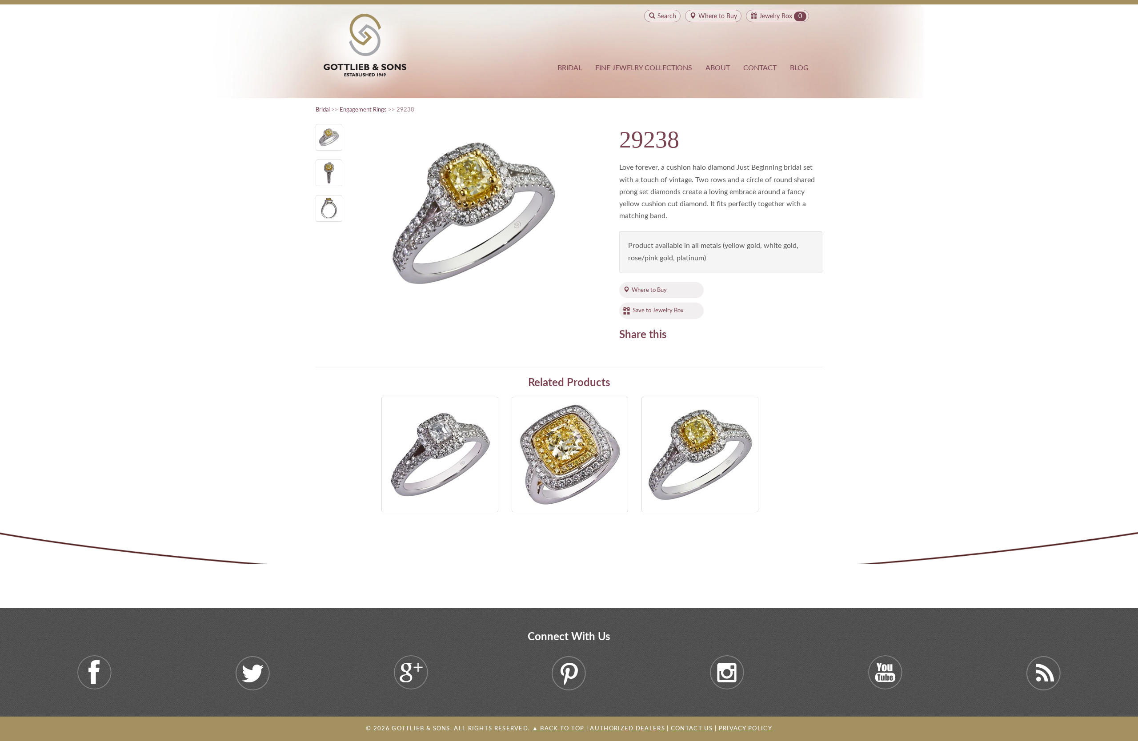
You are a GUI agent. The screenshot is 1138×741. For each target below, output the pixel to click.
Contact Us (692, 729)
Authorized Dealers (627, 729)
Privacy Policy (745, 729)
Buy (717, 16)
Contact (760, 68)
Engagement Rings (363, 109)
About (717, 68)
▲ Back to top (558, 729)
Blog (799, 68)
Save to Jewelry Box (658, 310)
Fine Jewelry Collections (643, 68)
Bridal (569, 68)
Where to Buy (649, 290)
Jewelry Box (775, 16)
